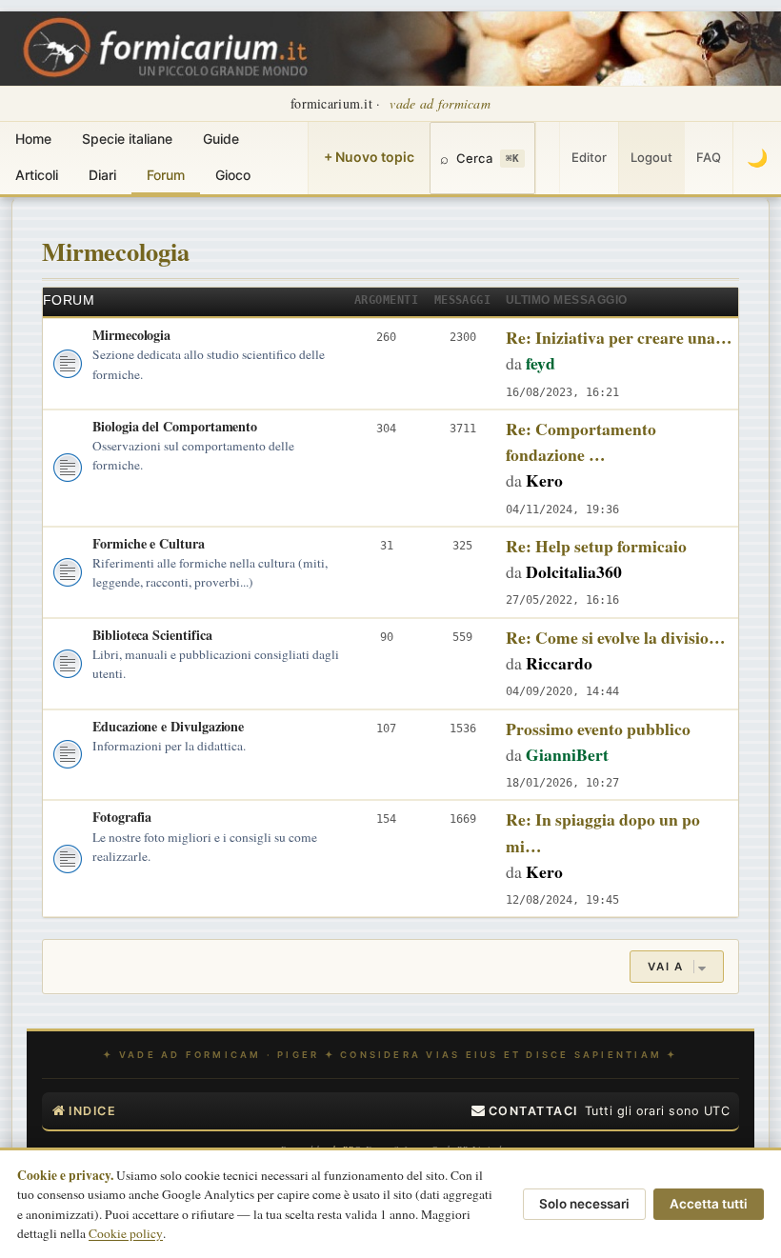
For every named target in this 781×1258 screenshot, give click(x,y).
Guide (221, 138)
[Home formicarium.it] (390, 48)
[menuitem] (524, 1111)
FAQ (708, 157)
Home (33, 138)
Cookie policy (126, 1233)
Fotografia (121, 817)
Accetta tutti (709, 1203)
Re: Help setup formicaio (596, 545)
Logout (651, 157)
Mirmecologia (115, 251)
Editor (589, 157)
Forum (166, 175)
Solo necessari (584, 1203)
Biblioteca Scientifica (151, 635)
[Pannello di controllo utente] (547, 158)
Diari (102, 175)
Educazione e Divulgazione (168, 726)
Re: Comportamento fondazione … (581, 441)
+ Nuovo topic (369, 157)
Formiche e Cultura (148, 543)
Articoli (36, 175)
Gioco (232, 175)
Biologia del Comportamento (174, 426)
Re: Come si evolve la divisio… (616, 637)
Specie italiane (127, 138)
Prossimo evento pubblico (598, 728)
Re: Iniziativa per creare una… (619, 337)
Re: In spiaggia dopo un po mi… (603, 832)
